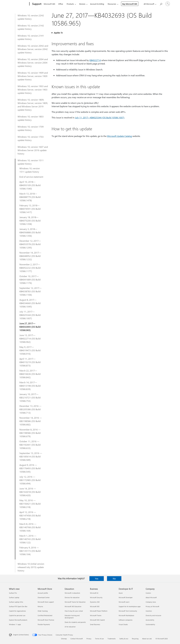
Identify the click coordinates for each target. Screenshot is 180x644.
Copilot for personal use (17, 615)
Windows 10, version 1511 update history (31, 162)
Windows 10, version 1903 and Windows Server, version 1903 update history (33, 89)
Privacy (88, 639)
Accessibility (150, 620)
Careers (148, 593)
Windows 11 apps (15, 624)
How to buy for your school (74, 611)
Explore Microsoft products (18, 620)
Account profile (43, 593)
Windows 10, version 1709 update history (31, 128)
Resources (112, 4)
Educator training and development (72, 616)
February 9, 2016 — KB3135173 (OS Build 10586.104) (29, 551)
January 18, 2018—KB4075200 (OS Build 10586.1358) (29, 220)
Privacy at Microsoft (152, 606)
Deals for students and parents (75, 622)
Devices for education (72, 597)
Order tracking (43, 611)
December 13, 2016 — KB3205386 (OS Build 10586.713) (30, 409)
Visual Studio (123, 624)
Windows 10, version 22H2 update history (31, 17)
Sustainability (150, 624)
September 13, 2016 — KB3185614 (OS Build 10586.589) (30, 456)
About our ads (147, 639)
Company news (151, 602)
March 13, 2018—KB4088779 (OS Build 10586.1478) (29, 197)
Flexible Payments (44, 624)
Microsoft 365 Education (73, 606)
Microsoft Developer (126, 597)
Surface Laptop (14, 597)
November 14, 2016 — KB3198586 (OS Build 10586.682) (30, 421)
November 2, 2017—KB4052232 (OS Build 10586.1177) (29, 268)
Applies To (58, 32)
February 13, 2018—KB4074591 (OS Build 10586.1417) (29, 209)
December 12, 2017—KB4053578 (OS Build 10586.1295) (30, 244)
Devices (82, 4)
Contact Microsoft (76, 639)
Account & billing (97, 4)
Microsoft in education (72, 593)
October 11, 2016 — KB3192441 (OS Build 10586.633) (29, 445)
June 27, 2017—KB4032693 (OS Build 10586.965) (29, 327)
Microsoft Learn (124, 602)
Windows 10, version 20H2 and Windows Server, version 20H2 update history (33, 49)
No (114, 578)
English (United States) (21, 635)
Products (70, 4)
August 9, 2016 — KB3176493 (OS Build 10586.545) (29, 468)
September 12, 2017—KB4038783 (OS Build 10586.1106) (30, 291)
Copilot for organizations (17, 611)
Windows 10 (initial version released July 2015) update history (31, 567)
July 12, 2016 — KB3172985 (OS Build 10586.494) (29, 480)
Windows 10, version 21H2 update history (31, 27)
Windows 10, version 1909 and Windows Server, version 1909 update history (33, 76)
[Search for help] (160, 3)
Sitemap (64, 639)
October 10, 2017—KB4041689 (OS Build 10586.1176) (29, 279)
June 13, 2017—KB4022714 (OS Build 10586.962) (29, 338)
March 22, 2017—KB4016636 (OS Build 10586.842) (29, 374)
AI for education (70, 627)
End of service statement (31, 176)
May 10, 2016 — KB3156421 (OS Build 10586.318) (29, 503)
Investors (149, 611)
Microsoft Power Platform (98, 611)
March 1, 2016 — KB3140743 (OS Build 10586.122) (29, 539)
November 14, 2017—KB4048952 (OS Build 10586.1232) (30, 256)
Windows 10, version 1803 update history (31, 118)
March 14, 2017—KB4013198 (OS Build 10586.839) (29, 386)
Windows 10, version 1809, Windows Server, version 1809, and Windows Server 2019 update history (33, 104)
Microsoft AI (94, 593)
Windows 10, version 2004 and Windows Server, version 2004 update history (33, 62)
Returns (40, 606)
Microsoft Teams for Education (75, 602)
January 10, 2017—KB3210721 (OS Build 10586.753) (29, 397)
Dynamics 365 (95, 602)
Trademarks (112, 639)
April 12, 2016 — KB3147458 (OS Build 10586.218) (29, 515)
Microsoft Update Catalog (119, 136)
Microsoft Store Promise (46, 620)
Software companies (125, 620)
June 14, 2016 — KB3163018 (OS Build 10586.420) (29, 492)
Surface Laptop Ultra (16, 602)
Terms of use (99, 639)
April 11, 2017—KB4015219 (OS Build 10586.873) (29, 362)
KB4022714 (95, 60)
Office (60, 4)
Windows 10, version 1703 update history (31, 138)
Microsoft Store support (46, 602)
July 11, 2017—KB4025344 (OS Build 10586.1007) (29, 315)
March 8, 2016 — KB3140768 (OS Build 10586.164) (29, 527)
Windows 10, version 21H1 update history (31, 37)
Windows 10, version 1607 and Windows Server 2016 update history (33, 150)
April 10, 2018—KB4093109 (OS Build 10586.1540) (29, 185)
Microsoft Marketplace (126, 615)
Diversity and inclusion (153, 615)
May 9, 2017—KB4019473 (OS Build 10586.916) (29, 350)
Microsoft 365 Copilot (97, 620)
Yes (96, 578)
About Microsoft (151, 597)
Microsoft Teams (95, 615)
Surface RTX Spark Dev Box (18, 606)
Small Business (95, 624)
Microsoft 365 (49, 4)
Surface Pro (13, 593)
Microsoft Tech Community (128, 611)
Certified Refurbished (45, 615)
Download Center (44, 597)
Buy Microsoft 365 (129, 4)
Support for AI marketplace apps (130, 606)
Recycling (135, 639)
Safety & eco (123, 639)
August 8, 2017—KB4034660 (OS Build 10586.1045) (29, 303)
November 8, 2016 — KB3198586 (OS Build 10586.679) (29, 433)
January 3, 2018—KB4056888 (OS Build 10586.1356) (29, 232)
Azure (121, 593)
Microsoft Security (96, 597)
